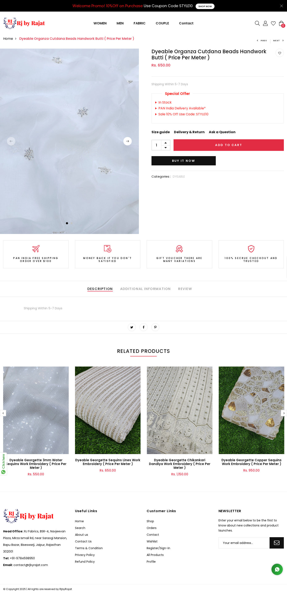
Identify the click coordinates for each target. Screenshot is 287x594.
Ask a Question (222, 132)
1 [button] (66, 223)
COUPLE (162, 23)
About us (81, 535)
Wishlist (152, 541)
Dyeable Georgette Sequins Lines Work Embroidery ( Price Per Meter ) (107, 462)
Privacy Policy (85, 555)
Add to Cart (228, 145)
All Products (155, 555)
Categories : (161, 176)
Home (8, 38)
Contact (186, 23)
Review (185, 288)
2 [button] (71, 223)
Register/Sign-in (158, 548)
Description (100, 288)
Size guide (160, 132)
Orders (152, 528)
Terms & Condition (89, 548)
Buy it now (183, 161)
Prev (264, 40)
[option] (69, 141)
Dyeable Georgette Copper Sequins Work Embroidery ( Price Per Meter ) (251, 462)
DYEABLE (179, 176)
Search (80, 528)
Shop (150, 521)
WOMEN (100, 23)
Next (276, 40)
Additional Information (145, 288)
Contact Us (83, 541)
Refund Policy (85, 561)
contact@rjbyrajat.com (30, 565)
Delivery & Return (189, 132)
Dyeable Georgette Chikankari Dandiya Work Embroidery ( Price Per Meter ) (179, 464)
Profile (151, 561)
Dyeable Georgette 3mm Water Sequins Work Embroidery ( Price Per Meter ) (36, 464)
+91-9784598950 (22, 558)
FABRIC (140, 23)
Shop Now (205, 6)
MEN (120, 23)
